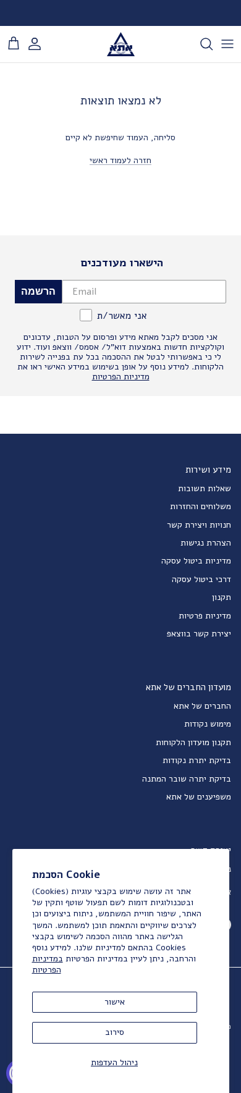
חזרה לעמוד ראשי (120, 160)
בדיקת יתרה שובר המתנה (186, 779)
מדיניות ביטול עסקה (196, 561)
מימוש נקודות (207, 724)
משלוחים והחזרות (200, 506)
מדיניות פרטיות (205, 616)
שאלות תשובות (204, 488)
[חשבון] (40, 43)
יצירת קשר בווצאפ (199, 633)
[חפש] (200, 43)
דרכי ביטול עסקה (201, 579)
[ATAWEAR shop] (121, 44)
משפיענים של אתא (198, 797)
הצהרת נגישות (205, 543)
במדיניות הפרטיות (47, 964)
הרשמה (38, 291)
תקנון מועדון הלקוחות (193, 742)
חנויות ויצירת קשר (199, 525)
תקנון (221, 597)
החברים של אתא (202, 706)
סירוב (114, 1032)
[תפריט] (227, 43)
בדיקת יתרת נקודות (197, 760)
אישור (114, 1002)
